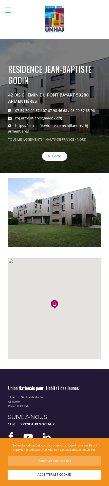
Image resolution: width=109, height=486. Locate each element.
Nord (81, 139)
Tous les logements (25, 139)
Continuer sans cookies (54, 461)
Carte (56, 156)
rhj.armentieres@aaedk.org (38, 118)
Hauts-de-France (59, 139)
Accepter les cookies (55, 474)
